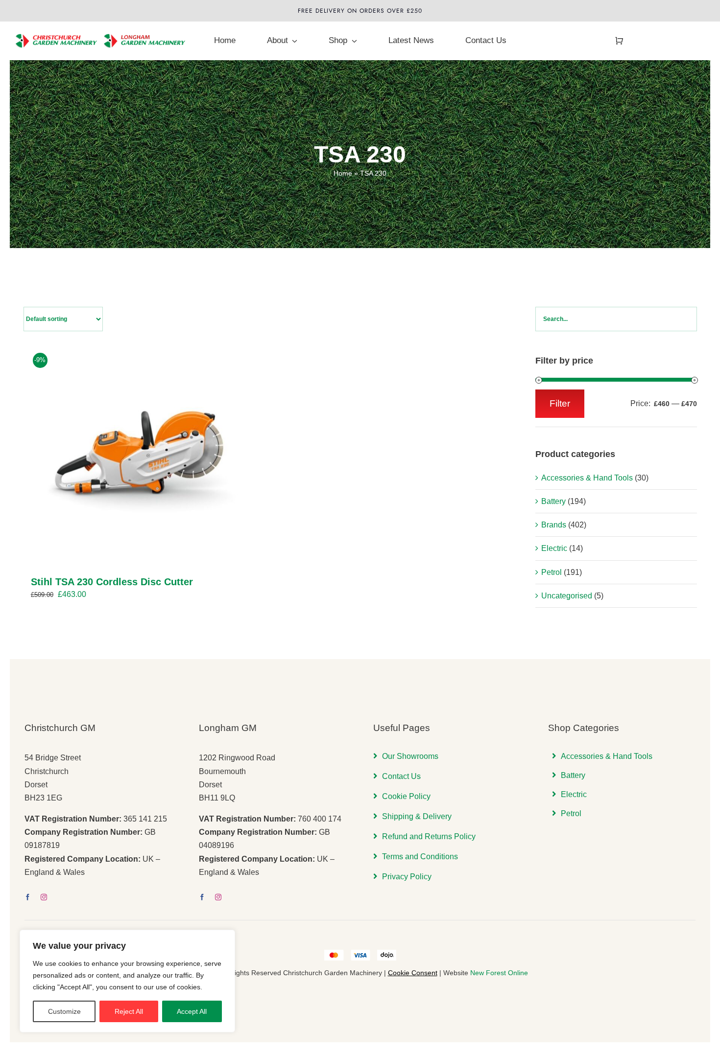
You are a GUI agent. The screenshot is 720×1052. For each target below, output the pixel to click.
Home (343, 173)
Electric (554, 548)
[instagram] (44, 897)
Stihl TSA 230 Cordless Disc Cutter (112, 581)
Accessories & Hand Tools (587, 478)
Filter (560, 403)
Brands (553, 525)
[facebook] (27, 897)
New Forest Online (499, 973)
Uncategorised (566, 596)
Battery (553, 501)
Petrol (551, 572)
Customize (64, 1011)
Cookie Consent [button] (412, 973)
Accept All (192, 1011)
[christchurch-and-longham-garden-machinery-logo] (101, 27)
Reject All (129, 1011)
